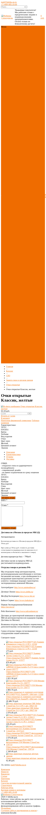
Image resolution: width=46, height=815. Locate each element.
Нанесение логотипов (32, 197)
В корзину (5, 418)
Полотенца (15, 275)
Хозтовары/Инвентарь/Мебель (18, 48)
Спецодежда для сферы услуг (17, 96)
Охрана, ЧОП (16, 323)
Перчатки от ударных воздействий (15, 207)
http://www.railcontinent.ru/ (27, 611)
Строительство (16, 335)
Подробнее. (6, 808)
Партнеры (5, 778)
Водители (14, 326)
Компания (5, 769)
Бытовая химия (16, 291)
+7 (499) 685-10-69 (9, 4)
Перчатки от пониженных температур (15, 241)
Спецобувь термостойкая (16, 128)
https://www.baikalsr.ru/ (24, 600)
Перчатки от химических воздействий (15, 225)
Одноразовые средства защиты (17, 192)
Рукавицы (14, 264)
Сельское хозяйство (18, 332)
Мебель (13, 294)
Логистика (14, 321)
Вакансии (5, 774)
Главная (9, 366)
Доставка (31, 200)
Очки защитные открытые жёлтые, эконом (24, 758)
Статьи (4, 776)
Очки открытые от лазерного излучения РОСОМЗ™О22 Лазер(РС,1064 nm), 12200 (24, 698)
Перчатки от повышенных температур (18, 234)
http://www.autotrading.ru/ (25, 587)
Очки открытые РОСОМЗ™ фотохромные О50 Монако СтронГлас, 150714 (24, 748)
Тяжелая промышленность (17, 338)
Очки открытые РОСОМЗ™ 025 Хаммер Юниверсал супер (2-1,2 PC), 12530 (24, 647)
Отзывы (9, 457)
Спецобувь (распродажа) (15, 354)
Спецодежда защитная (15, 76)
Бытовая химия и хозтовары (13, 790)
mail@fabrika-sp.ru (9, 2)
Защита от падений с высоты (18, 169)
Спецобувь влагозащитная (16, 137)
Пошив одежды (30, 192)
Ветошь (22, 280)
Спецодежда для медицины (17, 92)
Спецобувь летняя (18, 116)
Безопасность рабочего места (16, 199)
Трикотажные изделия (16, 110)
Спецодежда (15, 36)
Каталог (9, 371)
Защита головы (16, 152)
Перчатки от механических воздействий (16, 214)
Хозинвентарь (16, 289)
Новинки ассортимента (16, 32)
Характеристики (13, 454)
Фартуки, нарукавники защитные (15, 175)
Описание (10, 452)
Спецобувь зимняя (18, 118)
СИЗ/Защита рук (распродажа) (17, 349)
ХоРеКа (13, 307)
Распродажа (15, 59)
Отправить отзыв (8, 528)
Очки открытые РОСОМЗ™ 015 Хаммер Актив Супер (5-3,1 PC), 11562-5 (24, 720)
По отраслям (15, 52)
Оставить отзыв (8, 498)
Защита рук (15, 40)
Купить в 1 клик (8, 416)
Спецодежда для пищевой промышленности (18, 102)
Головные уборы (17, 107)
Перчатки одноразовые (15, 247)
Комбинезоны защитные (16, 160)
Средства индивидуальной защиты (16, 783)
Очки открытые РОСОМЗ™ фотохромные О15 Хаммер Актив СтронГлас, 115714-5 (24, 734)
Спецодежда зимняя (15, 69)
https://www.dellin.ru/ (24, 592)
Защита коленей (17, 196)
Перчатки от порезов (15, 231)
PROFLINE (15, 56)
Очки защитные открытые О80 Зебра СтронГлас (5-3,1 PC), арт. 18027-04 (22, 709)
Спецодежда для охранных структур (18, 80)
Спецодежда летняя (18, 72)
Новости (5, 772)
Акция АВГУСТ (17, 342)
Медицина (14, 301)
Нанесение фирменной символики (16, 420)
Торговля (21, 310)
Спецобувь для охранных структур (18, 133)
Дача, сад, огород (17, 312)
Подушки (14, 280)
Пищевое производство (16, 304)
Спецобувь (14, 38)
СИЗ (22, 38)
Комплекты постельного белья (18, 272)
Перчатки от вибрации (15, 260)
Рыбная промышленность (17, 317)
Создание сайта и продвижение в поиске (19, 810)
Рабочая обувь (7, 788)
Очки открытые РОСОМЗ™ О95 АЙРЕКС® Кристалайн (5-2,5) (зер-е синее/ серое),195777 (25, 674)
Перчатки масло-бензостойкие (17, 219)
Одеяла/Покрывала (18, 276)
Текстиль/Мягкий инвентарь (17, 44)
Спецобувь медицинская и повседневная (16, 122)
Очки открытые (13, 385)
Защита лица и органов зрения (16, 155)
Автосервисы (16, 314)
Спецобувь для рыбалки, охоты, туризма (17, 143)
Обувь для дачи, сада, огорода (18, 146)
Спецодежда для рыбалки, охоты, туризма (17, 86)
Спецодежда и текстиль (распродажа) (16, 360)
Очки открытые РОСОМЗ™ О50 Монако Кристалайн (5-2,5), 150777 (24, 686)
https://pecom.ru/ (7, 607)
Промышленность (18, 330)
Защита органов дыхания (18, 162)
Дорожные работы (18, 328)
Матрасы (14, 282)
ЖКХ (22, 321)
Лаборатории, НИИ (18, 298)
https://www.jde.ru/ (27, 596)
